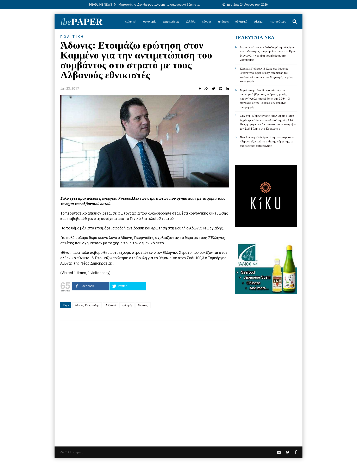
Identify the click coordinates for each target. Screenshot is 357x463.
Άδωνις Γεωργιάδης (87, 305)
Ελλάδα (190, 21)
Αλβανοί (110, 305)
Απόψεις (223, 21)
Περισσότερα (278, 21)
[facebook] (296, 452)
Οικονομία (149, 21)
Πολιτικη (72, 37)
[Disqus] (144, 381)
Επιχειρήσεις (171, 21)
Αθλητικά (241, 21)
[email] (279, 452)
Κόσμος (207, 21)
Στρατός (143, 305)
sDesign (258, 21)
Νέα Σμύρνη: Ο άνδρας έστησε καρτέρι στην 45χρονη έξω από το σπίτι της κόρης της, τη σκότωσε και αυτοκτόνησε (267, 141)
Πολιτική (131, 21)
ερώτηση (127, 305)
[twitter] (287, 452)
